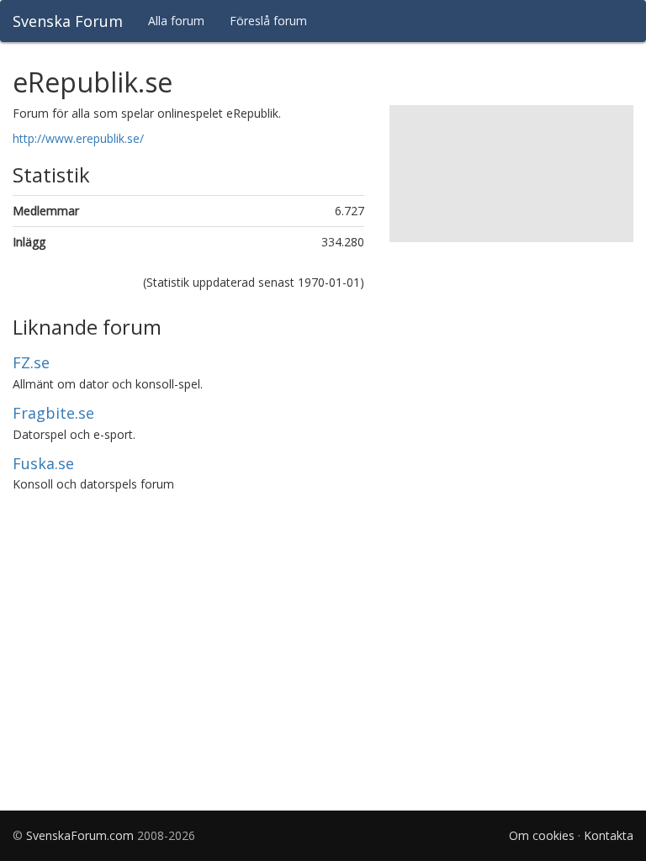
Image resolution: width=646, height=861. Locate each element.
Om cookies (542, 835)
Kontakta (608, 835)
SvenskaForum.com (80, 835)
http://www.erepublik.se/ (78, 138)
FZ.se (31, 362)
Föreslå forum (268, 21)
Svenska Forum (68, 21)
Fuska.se (43, 463)
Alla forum (176, 21)
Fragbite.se (53, 413)
